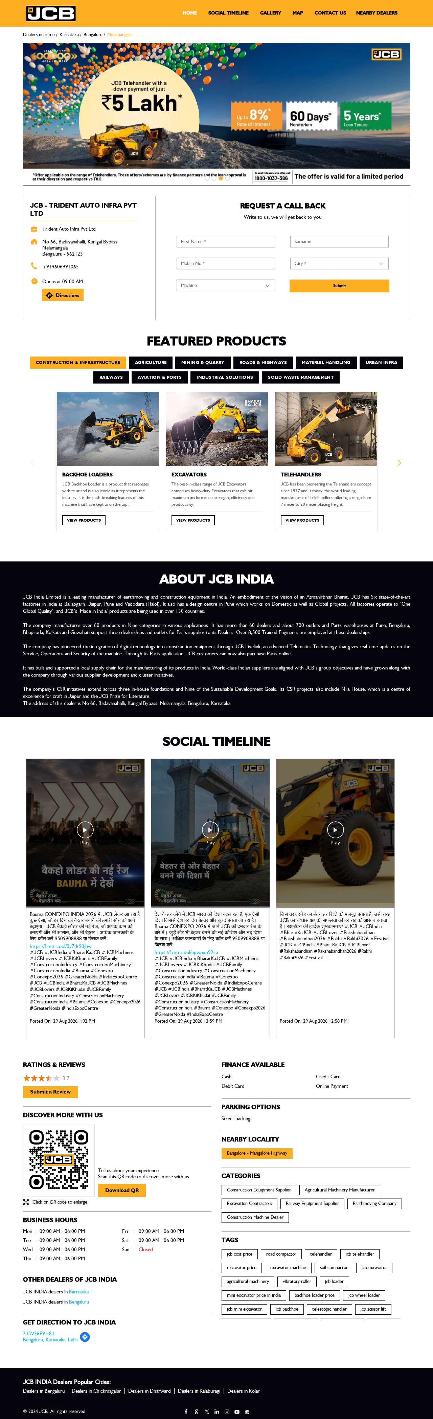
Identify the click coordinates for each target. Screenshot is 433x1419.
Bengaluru (93, 34)
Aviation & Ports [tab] (160, 377)
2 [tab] (213, 177)
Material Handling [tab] (326, 362)
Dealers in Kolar (243, 1391)
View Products (84, 520)
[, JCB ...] (335, 833)
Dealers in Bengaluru (44, 1391)
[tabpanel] (216, 114)
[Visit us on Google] (196, 1412)
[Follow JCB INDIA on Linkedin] (216, 1412)
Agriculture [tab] (150, 362)
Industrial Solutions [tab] (225, 377)
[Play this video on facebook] (85, 833)
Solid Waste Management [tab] (301, 377)
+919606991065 (60, 267)
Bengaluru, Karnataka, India (50, 1340)
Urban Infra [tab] (381, 362)
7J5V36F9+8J (38, 1334)
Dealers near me (39, 34)
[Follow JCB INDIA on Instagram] (227, 1412)
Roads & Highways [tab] (263, 362)
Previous (33, 464)
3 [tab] (220, 177)
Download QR (122, 1190)
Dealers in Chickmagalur (96, 1391)
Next (400, 464)
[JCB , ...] (210, 833)
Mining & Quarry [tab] (203, 362)
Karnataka (69, 34)
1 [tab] (206, 177)
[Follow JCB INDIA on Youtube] (237, 1412)
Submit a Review (50, 1091)
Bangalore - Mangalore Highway (257, 1153)
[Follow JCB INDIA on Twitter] (206, 1412)
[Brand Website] (247, 1412)
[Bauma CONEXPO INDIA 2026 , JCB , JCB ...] (85, 833)
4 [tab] (226, 177)
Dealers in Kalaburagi (199, 1391)
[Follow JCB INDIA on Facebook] (186, 1412)
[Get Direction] (84, 1341)
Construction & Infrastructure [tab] (78, 362)
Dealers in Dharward (149, 1391)
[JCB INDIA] (51, 13)
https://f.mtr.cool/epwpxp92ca (186, 952)
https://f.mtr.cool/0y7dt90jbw (61, 946)
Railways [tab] (111, 377)
